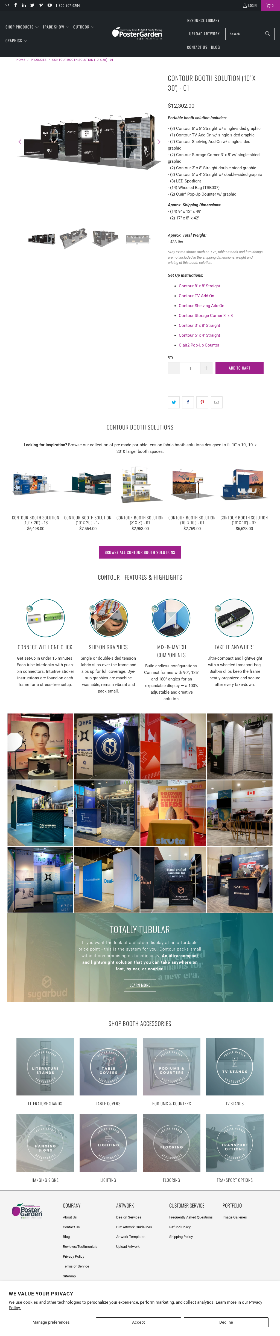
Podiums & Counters (171, 1072)
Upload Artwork (128, 1247)
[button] (22, 27)
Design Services (128, 1217)
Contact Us (71, 1227)
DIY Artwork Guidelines (134, 1227)
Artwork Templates (130, 1237)
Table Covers (108, 1072)
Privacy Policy (73, 1256)
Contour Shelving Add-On (201, 305)
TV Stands (235, 1072)
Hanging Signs (45, 1149)
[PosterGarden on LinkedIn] (23, 5)
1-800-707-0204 (68, 5)
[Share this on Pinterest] (202, 402)
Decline (226, 1322)
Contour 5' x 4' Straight (199, 335)
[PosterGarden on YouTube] (49, 5)
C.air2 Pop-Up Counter (199, 345)
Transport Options (235, 1149)
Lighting (108, 1149)
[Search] (268, 34)
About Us (70, 1217)
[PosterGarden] (137, 34)
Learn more (140, 985)
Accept (138, 1322)
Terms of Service (76, 1266)
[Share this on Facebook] (188, 402)
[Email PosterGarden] (6, 5)
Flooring (171, 1149)
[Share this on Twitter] (174, 402)
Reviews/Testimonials (80, 1247)
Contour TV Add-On (196, 295)
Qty (170, 357)
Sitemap (69, 1276)
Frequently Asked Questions (191, 1217)
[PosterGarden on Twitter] (32, 5)
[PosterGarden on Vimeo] (40, 5)
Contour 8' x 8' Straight (199, 286)
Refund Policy (180, 1227)
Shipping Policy (181, 1237)
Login (252, 5)
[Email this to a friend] (217, 402)
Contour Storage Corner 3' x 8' (206, 315)
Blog (66, 1237)
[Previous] (20, 142)
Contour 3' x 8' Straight (199, 325)
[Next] (158, 142)
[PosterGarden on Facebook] (15, 5)
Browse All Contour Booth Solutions (140, 552)
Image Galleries (235, 1217)
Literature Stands (45, 1072)
